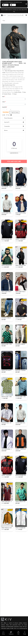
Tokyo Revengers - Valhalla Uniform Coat (12, 449)
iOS (13, 4)
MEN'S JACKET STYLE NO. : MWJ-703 (9, 291)
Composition (7, 126)
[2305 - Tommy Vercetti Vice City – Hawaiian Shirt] (21, 491)
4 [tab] (15, 60)
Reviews (6, 130)
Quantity (4, 107)
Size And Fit (6, 122)
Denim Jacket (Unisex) (21, 213)
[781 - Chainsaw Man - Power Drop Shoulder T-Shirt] (7, 412)
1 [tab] (8, 60)
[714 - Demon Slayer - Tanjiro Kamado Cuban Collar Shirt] (7, 334)
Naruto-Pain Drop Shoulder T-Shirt (10, 370)
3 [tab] (13, 60)
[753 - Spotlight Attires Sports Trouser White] (21, 334)
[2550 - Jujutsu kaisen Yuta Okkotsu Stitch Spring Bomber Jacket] (7, 202)
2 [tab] (10, 60)
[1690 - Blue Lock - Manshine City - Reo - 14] (21, 360)
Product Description (8, 118)
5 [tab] (17, 60)
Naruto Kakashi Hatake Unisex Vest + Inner (12, 265)
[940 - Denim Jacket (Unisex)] (21, 202)
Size (3, 96)
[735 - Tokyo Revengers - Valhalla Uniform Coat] (7, 439)
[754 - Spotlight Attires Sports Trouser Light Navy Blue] (7, 307)
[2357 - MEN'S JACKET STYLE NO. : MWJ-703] (7, 281)
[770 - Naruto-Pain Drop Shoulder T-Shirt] (7, 360)
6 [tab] (19, 60)
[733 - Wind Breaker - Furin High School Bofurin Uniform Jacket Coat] (7, 176)
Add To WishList (14, 112)
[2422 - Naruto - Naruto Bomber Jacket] (21, 439)
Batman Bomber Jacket (7, 239)
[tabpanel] (14, 41)
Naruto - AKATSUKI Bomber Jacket (9, 475)
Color (3, 101)
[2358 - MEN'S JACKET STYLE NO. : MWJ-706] (21, 281)
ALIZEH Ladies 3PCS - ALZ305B (8, 501)
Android (6, 4)
